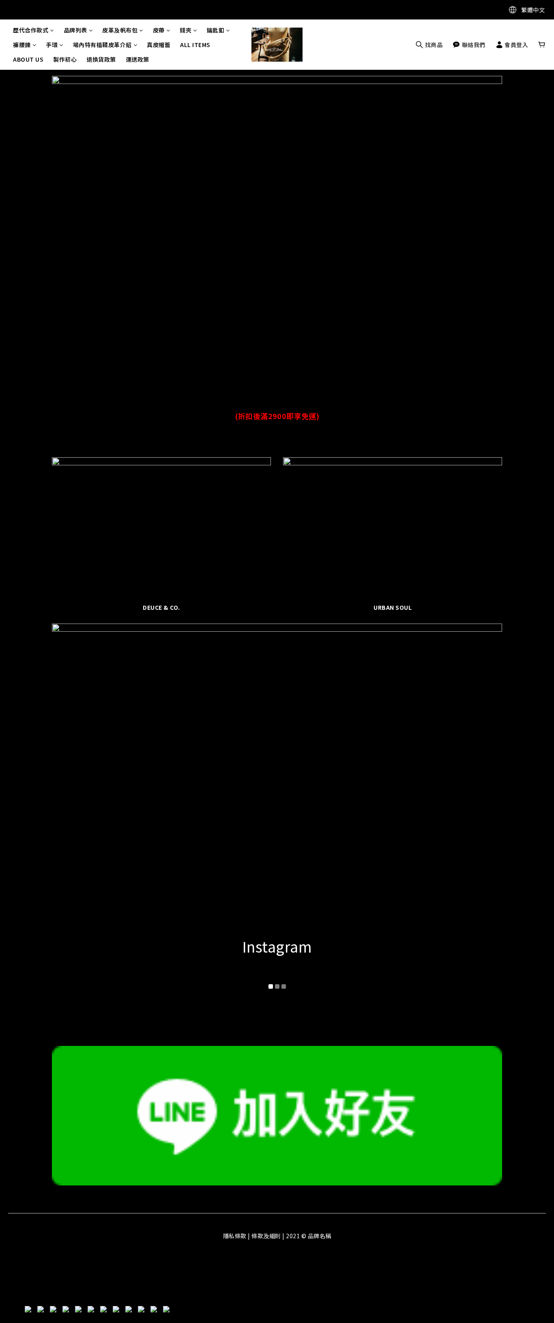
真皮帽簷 (158, 45)
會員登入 (515, 45)
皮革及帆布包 (119, 30)
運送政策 (137, 59)
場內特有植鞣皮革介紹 (102, 45)
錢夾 (185, 30)
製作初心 (65, 59)
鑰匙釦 (216, 30)
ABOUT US (28, 59)
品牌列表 (75, 30)
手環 (52, 45)
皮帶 (159, 30)
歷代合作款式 (30, 30)
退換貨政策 (101, 59)
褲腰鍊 (22, 45)
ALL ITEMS (195, 45)
